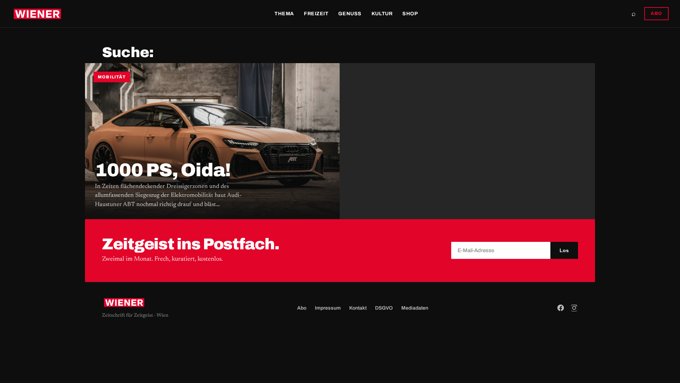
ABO (656, 13)
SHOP (410, 13)
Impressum (328, 308)
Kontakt (358, 308)
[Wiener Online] (37, 14)
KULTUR (382, 13)
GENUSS (349, 13)
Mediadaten (414, 308)
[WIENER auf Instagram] (574, 308)
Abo (301, 308)
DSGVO (384, 308)
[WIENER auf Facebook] (561, 308)
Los (564, 250)
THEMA (284, 13)
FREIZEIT (316, 13)
